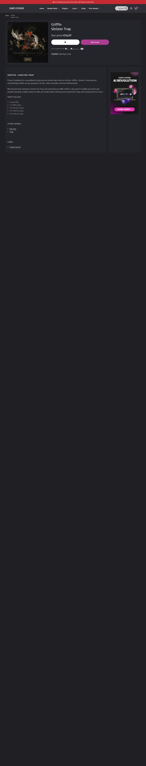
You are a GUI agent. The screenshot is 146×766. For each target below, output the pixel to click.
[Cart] (135, 8)
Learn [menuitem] (74, 8)
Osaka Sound (15, 147)
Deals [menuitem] (83, 8)
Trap (69, 54)
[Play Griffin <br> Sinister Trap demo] (65, 42)
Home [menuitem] (42, 8)
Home (7, 15)
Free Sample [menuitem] (93, 8)
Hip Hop (62, 54)
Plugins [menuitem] (65, 8)
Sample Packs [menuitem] (52, 8)
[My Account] (131, 8)
